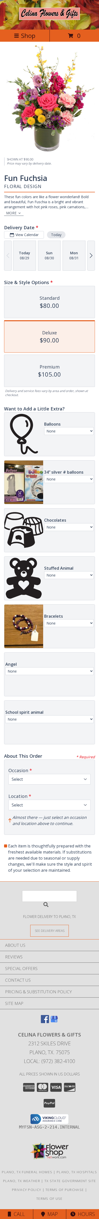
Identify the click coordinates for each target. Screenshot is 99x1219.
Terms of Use (49, 1198)
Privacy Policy (26, 1189)
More (11, 213)
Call (18, 1214)
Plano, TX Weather (21, 1181)
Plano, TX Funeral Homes (27, 1172)
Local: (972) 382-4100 (49, 1061)
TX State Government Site (70, 1181)
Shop (28, 35)
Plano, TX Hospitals (77, 1172)
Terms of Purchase (64, 1189)
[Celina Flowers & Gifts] (49, 17)
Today (56, 234)
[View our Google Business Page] (54, 1021)
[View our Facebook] (45, 1021)
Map (51, 1214)
